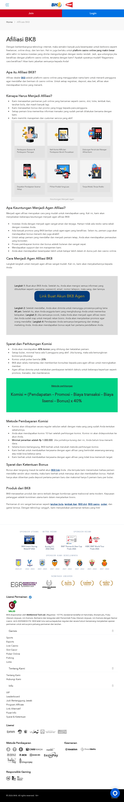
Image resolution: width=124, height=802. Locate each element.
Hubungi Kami (13, 679)
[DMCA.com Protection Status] (63, 732)
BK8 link (55, 470)
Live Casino (12, 645)
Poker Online (13, 653)
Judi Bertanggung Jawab (19, 700)
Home (9, 22)
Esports (10, 641)
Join (31, 13)
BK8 (23, 77)
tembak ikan (71, 504)
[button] (115, 793)
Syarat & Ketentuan (16, 716)
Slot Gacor (11, 649)
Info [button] (11, 686)
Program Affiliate (15, 704)
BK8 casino (94, 504)
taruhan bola (56, 504)
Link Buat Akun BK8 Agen (62, 296)
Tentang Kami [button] (17, 668)
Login (93, 13)
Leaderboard (13, 696)
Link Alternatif (13, 708)
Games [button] (13, 631)
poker (104, 504)
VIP (8, 692)
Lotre (9, 662)
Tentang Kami (13, 675)
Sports (9, 637)
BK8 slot (82, 504)
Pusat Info (11, 712)
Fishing (10, 657)
